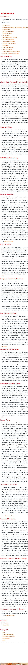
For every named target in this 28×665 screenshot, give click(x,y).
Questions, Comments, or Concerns (11, 53)
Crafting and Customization (9, 636)
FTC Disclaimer (6, 35)
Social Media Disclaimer (8, 47)
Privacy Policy (6, 45)
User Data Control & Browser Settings (11, 51)
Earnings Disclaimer (7, 33)
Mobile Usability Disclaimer (9, 41)
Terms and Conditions (7, 49)
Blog (4, 632)
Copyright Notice (6, 29)
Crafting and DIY (6, 638)
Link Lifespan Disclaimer (8, 39)
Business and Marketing (8, 634)
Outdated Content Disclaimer (9, 43)
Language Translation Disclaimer (10, 37)
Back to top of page (17, 79)
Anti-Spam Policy (6, 25)
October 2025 (6, 625)
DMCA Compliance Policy (8, 31)
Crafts (4, 640)
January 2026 (6, 623)
